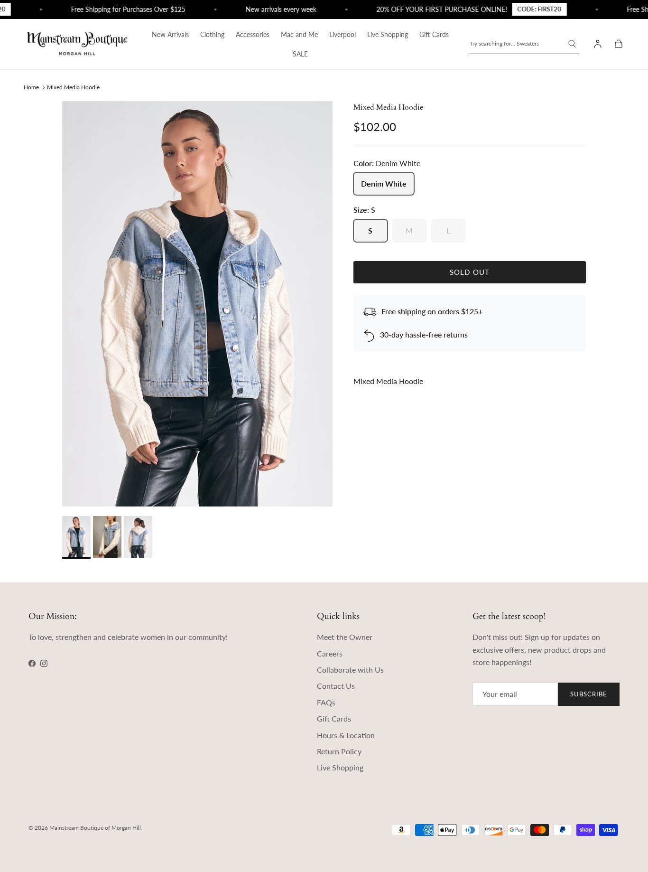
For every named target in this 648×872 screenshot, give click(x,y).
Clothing (212, 34)
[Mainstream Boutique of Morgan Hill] (77, 44)
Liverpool (342, 34)
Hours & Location (346, 735)
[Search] (572, 43)
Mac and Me (299, 34)
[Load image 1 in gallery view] (197, 303)
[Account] (595, 44)
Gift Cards (434, 34)
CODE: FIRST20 (527, 9)
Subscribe (588, 694)
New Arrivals (170, 34)
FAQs (326, 702)
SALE (300, 54)
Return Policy (339, 751)
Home (31, 87)
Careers (330, 653)
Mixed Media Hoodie (73, 87)
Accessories (252, 34)
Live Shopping (387, 34)
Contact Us (336, 685)
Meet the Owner (344, 636)
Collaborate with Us (350, 669)
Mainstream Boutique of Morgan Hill (95, 827)
